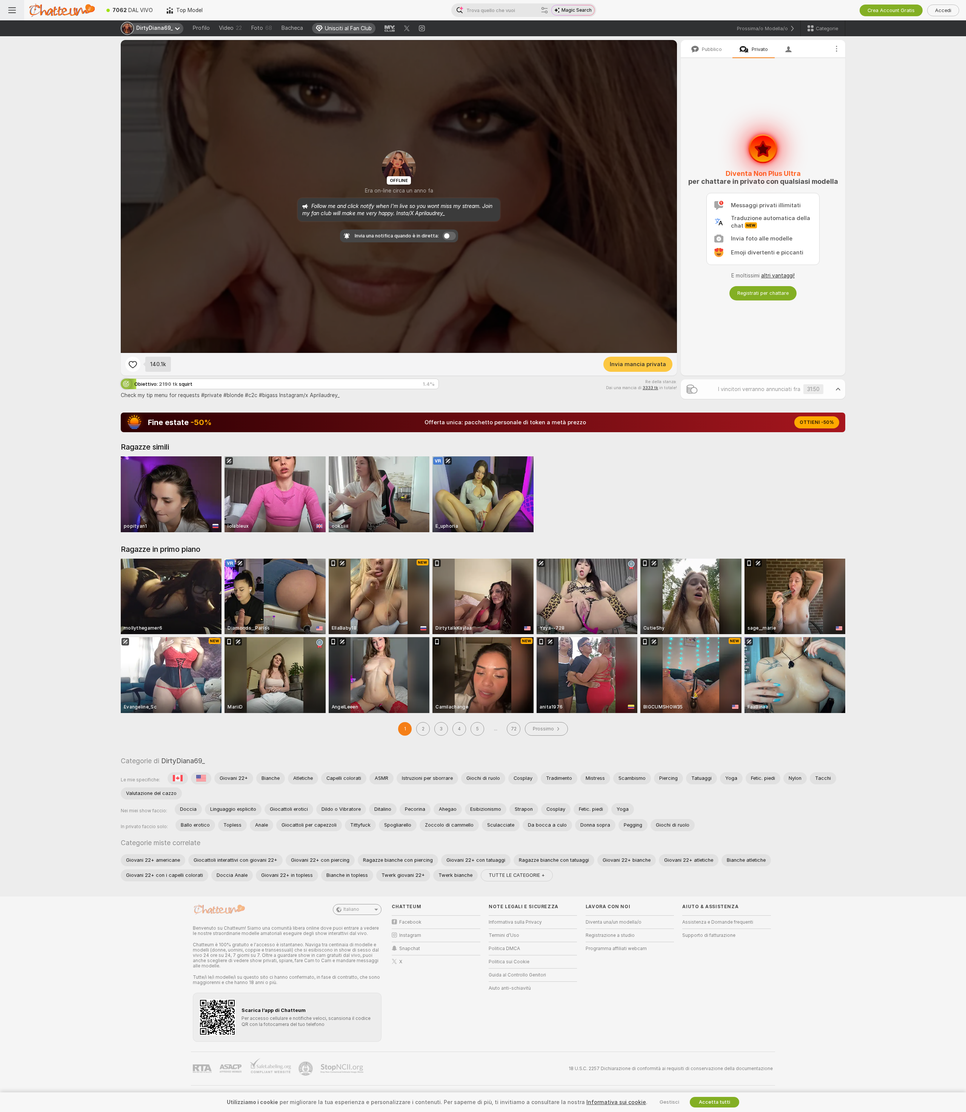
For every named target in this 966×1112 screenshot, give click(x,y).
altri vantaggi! (778, 276)
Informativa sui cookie (616, 1102)
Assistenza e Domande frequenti (717, 922)
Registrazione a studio (610, 935)
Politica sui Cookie (509, 961)
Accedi (943, 10)
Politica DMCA (504, 948)
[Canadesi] (178, 778)
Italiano (351, 909)
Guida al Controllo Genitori (517, 975)
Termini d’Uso (504, 935)
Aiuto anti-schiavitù (510, 988)
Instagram (410, 935)
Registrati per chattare (763, 293)
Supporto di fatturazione (708, 935)
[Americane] (201, 778)
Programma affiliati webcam (616, 948)
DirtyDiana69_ (183, 761)
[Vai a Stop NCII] (342, 1068)
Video (230, 28)
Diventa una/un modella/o (613, 922)
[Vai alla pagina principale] (62, 10)
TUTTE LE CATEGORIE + (517, 875)
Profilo (201, 28)
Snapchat (409, 948)
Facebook (410, 922)
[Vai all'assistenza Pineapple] (306, 1068)
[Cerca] (544, 10)
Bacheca (292, 28)
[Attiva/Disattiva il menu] (12, 10)
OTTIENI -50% (817, 422)
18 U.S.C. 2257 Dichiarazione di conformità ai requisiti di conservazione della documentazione (671, 1068)
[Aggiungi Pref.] (132, 364)
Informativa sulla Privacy (515, 922)
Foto (261, 28)
